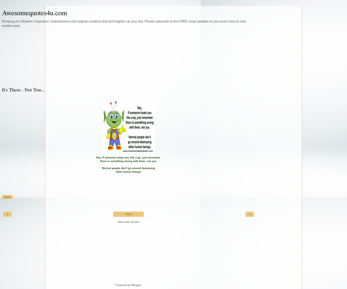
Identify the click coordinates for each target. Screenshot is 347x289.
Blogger (136, 285)
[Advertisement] (128, 57)
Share (7, 197)
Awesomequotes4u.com (34, 12)
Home (128, 214)
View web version (128, 221)
